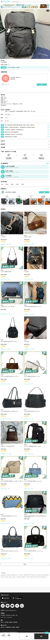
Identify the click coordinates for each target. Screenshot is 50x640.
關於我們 (2, 627)
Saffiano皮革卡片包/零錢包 (5, 574)
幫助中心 (2, 622)
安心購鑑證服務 (8, 627)
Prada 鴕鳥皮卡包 (9, 575)
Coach (2, 617)
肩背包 (12, 184)
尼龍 (21, 575)
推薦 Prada (24, 577)
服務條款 (10, 622)
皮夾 (16, 615)
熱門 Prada (15, 577)
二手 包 (28, 577)
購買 (41, 636)
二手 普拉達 (18, 576)
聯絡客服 (6, 622)
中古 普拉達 (38, 576)
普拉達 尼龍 (45, 575)
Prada (6, 117)
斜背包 (7, 184)
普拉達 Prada (40, 575)
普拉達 (13, 575)
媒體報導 (17, 627)
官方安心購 (8, 615)
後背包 (17, 184)
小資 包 (35, 577)
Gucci (5, 617)
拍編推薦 (13, 627)
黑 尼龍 (33, 575)
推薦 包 (45, 577)
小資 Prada (10, 577)
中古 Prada (20, 577)
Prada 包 (10, 576)
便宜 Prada (6, 577)
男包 (6, 114)
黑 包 (36, 575)
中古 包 (41, 577)
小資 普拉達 (28, 576)
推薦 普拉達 (42, 576)
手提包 (22, 184)
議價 (27, 636)
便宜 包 (31, 577)
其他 (9, 114)
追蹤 (44, 192)
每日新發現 (3, 615)
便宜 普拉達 (23, 576)
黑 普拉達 (25, 575)
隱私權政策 (15, 622)
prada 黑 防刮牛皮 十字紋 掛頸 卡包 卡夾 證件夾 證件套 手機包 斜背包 (23, 574)
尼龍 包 (14, 576)
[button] (7, 196)
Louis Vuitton (9, 617)
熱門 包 (38, 577)
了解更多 (47, 163)
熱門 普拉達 (33, 576)
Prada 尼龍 (6, 576)
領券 (42, 84)
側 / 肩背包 (13, 615)
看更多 (25, 564)
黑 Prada (29, 575)
